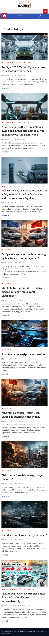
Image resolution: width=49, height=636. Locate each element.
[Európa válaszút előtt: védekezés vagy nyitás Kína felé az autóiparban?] (24, 233)
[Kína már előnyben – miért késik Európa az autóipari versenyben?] (24, 392)
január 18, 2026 (8, 421)
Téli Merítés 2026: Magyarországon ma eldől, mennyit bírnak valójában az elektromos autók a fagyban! (24, 194)
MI (29, 606)
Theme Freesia (24, 631)
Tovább (4, 88)
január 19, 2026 (8, 359)
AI (18, 75)
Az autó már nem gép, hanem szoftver (23, 354)
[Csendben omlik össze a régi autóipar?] (24, 514)
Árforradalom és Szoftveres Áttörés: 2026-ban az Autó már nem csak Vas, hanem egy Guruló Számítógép (23, 130)
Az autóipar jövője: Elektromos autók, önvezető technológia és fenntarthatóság (23, 597)
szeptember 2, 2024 (9, 606)
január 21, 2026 (8, 262)
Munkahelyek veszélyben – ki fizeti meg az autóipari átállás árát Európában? (22, 291)
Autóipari (7, 63)
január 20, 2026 (8, 300)
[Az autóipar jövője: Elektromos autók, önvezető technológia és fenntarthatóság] (24, 573)
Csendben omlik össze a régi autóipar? (24, 535)
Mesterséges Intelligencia (24, 63)
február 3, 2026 (8, 139)
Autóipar (22, 75)
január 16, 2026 (8, 539)
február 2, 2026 (8, 203)
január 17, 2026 (8, 483)
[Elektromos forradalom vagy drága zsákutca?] (24, 454)
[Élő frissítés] (45, 11)
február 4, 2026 (8, 75)
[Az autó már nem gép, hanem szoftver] (24, 333)
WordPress (33, 631)
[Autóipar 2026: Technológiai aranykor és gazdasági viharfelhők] (24, 46)
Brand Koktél (6, 631)
